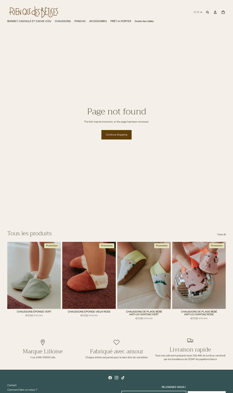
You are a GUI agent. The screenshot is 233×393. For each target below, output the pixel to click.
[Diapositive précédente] (12, 275)
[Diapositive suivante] (55, 275)
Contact (11, 385)
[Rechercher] (208, 12)
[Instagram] (116, 378)
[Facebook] (110, 378)
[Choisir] (55, 303)
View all (221, 234)
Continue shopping (116, 134)
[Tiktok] (123, 378)
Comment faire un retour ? (22, 389)
